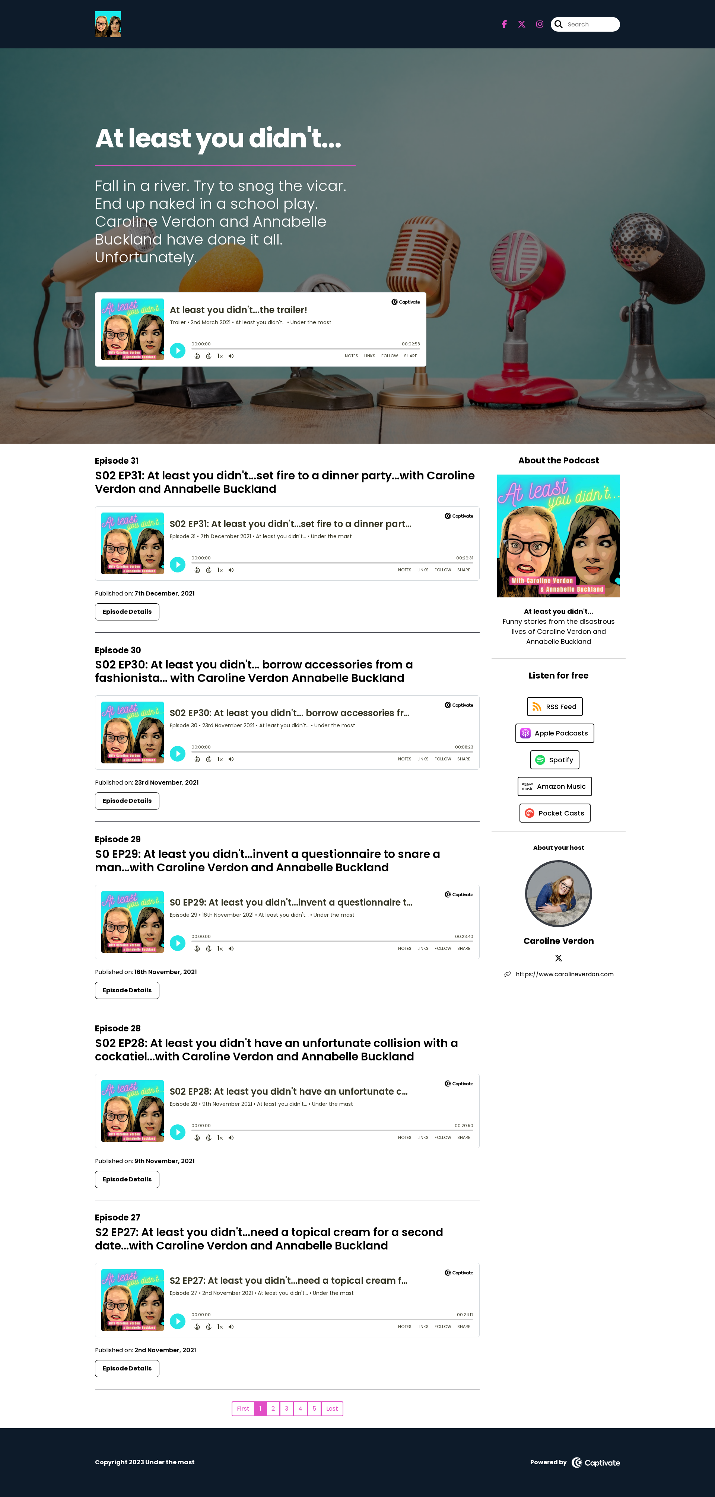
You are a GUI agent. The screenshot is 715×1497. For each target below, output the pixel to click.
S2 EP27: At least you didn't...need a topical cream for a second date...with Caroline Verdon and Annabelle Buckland (269, 1239)
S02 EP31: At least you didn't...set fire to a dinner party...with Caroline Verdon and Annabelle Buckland (285, 482)
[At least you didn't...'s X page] (517, 24)
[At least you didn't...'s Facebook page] (504, 24)
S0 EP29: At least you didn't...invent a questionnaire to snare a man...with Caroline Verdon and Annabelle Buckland (267, 860)
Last (332, 1408)
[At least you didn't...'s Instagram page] (535, 24)
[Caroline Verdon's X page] (558, 958)
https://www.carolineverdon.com (564, 974)
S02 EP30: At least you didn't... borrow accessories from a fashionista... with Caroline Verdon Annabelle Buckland (254, 671)
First (243, 1408)
